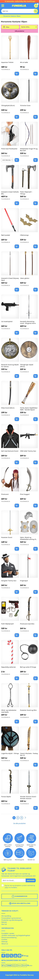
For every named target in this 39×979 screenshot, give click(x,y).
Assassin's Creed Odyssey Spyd (10, 279)
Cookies (4, 939)
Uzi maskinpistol (6, 321)
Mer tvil (4, 924)
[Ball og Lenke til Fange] (29, 652)
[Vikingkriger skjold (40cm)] (29, 350)
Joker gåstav (24, 278)
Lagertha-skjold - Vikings (10, 753)
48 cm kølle (24, 62)
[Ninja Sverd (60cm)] (10, 393)
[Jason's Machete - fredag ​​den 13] (29, 738)
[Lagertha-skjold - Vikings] (10, 738)
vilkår (6, 887)
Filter (7, 27)
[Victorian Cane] (29, 90)
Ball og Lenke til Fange (28, 667)
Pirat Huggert (25, 494)
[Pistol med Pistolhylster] (10, 134)
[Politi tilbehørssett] (10, 609)
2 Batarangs (24, 235)
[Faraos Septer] (10, 782)
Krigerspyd (24, 581)
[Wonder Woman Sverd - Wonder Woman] (29, 782)
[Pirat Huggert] (29, 479)
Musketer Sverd (6, 537)
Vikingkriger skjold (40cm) (26, 365)
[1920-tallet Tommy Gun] (29, 436)
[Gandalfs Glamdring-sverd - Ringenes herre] (29, 306)
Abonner (31, 880)
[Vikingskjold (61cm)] (10, 90)
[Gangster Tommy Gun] (10, 566)
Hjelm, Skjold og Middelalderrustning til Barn (28, 538)
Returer (4, 922)
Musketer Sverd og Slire (28, 710)
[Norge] (3, 956)
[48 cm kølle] (29, 47)
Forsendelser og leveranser (11, 918)
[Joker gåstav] (29, 263)
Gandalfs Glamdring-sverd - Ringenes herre (28, 322)
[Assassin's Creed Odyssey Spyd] (10, 263)
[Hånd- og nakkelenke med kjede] (10, 695)
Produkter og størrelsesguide (11, 920)
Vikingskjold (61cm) (8, 105)
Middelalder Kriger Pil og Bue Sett (28, 150)
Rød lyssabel (5, 235)
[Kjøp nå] (17, 74)
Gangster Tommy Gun (8, 581)
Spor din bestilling (20, 903)
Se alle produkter (19, 823)
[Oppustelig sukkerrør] (10, 652)
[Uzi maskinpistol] (10, 306)
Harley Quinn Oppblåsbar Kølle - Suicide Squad (29, 409)
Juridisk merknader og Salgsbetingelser (15, 935)
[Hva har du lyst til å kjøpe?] (2, 5)
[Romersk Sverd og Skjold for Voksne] (10, 350)
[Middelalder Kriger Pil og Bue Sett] (29, 134)
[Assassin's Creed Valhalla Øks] (10, 177)
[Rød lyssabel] (10, 220)
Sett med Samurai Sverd (9, 451)
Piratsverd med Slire (27, 624)
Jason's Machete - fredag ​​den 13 (29, 754)
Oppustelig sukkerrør (8, 667)
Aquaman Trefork (7, 62)
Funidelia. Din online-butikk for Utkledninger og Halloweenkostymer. (19, 6)
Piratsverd (5, 494)
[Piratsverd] (10, 479)
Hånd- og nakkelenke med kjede (8, 711)
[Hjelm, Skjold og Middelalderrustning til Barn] (29, 522)
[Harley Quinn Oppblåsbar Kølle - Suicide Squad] (29, 393)
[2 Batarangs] (29, 220)
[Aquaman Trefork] (10, 47)
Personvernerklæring (8, 937)
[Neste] (25, 817)
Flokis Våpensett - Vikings (26, 193)
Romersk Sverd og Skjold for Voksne (10, 365)
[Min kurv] (36, 6)
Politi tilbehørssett (7, 624)
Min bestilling (6, 916)
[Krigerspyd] (29, 566)
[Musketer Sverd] (10, 522)
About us (4, 944)
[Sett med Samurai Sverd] (10, 436)
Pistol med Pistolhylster (9, 149)
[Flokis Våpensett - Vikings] (29, 177)
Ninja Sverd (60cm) (7, 408)
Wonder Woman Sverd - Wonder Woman (28, 797)
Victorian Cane (25, 105)
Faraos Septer (6, 796)
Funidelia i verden (7, 933)
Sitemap (4, 942)
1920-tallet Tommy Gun (28, 451)
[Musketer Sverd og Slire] (29, 695)
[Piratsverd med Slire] (29, 609)
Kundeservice (20, 896)
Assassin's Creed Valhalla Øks (10, 193)
